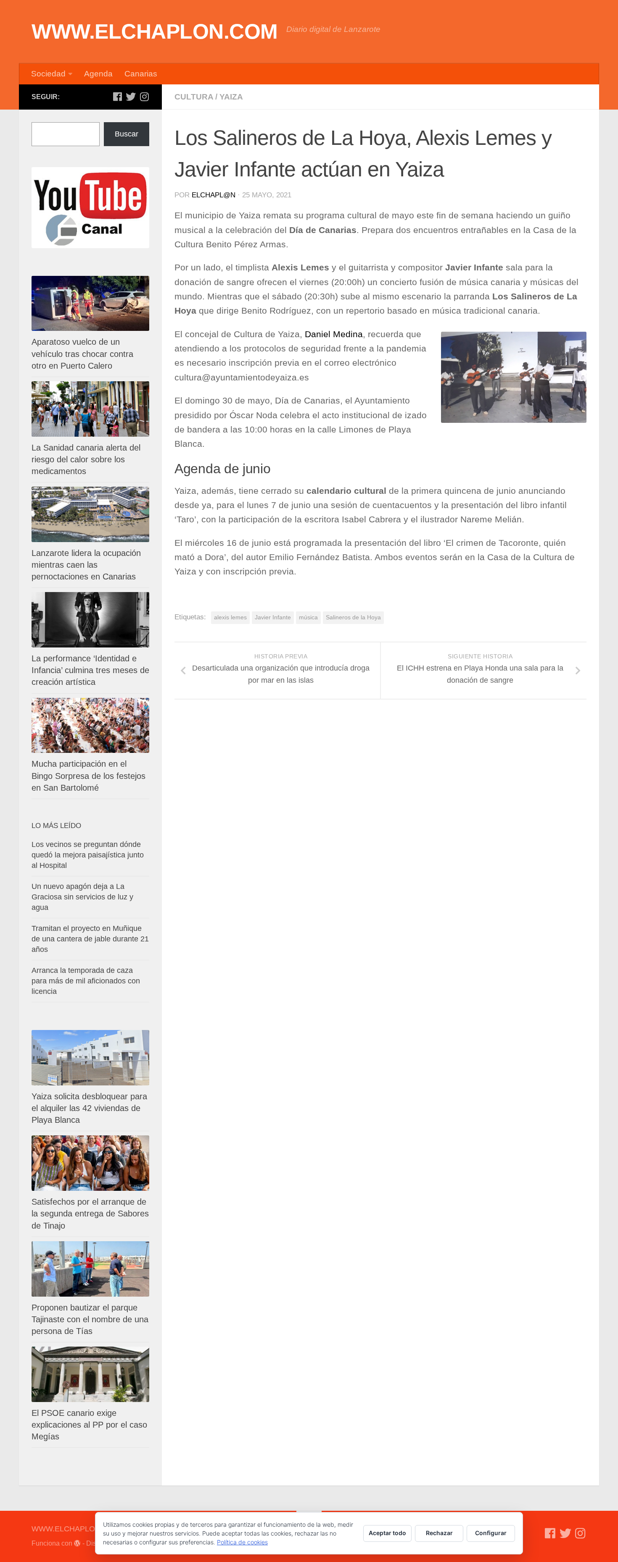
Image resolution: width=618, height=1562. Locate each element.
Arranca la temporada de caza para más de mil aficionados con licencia (86, 981)
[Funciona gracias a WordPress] (77, 1543)
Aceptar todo (387, 1532)
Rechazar (439, 1532)
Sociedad (48, 73)
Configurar (491, 1532)
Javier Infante (273, 617)
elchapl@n (213, 195)
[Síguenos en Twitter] (131, 97)
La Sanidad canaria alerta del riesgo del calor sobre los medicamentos (86, 459)
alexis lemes (230, 617)
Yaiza (231, 96)
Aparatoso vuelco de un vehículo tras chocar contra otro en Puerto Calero (82, 353)
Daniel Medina (334, 334)
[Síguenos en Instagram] (144, 97)
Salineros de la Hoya (353, 617)
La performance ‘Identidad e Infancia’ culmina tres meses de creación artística (90, 670)
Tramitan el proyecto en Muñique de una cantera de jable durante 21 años (90, 939)
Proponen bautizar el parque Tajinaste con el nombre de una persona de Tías (90, 1319)
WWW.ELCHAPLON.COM (155, 31)
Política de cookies (242, 1542)
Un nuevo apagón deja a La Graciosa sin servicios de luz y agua (82, 897)
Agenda (98, 73)
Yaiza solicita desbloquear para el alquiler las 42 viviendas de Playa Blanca (89, 1108)
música (308, 617)
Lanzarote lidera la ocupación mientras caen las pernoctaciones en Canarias (86, 564)
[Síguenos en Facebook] (117, 97)
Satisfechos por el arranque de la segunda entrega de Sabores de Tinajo (90, 1213)
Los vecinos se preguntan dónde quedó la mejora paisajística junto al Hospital (88, 855)
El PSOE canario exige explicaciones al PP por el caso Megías (89, 1424)
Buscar (126, 134)
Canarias (140, 73)
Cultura (193, 96)
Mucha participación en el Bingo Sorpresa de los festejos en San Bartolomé (88, 775)
